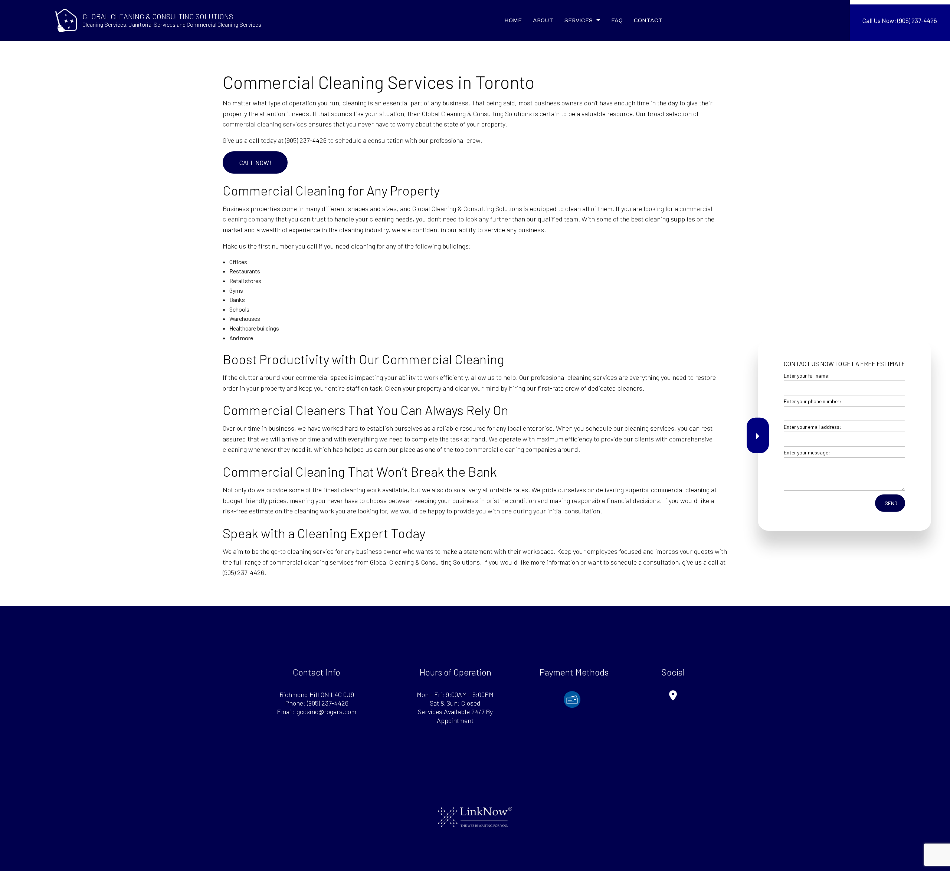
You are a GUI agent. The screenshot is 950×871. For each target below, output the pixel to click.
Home (513, 20)
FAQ (617, 20)
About (543, 20)
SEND (891, 503)
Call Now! (255, 162)
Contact (648, 20)
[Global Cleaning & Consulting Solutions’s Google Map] (673, 696)
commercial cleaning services (265, 124)
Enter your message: (807, 452)
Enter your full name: (807, 375)
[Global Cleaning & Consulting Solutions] (66, 19)
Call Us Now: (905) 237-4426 (899, 20)
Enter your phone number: (812, 401)
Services (578, 20)
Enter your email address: (812, 427)
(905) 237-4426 (327, 703)
